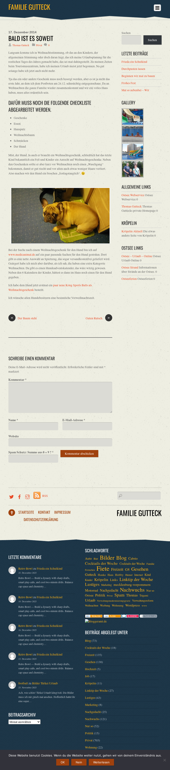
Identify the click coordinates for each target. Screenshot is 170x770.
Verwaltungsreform (142, 600)
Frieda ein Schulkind (134, 62)
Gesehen (139, 569)
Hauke (102, 575)
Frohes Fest (129, 83)
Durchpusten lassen (133, 69)
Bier (96, 558)
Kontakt (44, 512)
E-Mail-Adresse (73, 420)
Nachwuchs (132, 589)
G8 (127, 569)
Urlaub (90, 600)
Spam (119, 595)
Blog (121, 557)
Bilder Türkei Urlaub (45, 683)
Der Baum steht (24, 318)
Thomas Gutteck (20, 45)
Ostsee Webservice (133, 195)
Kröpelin (101, 579)
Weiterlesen (101, 762)
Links (114, 579)
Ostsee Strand (130, 267)
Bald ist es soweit (30, 38)
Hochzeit (90, 669)
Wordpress (132, 605)
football (23, 683)
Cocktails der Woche (101, 563)
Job (87, 676)
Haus (110, 575)
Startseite (26, 512)
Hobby (119, 575)
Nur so (150, 590)
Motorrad (91, 590)
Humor (129, 575)
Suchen (126, 33)
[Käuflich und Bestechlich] (94, 617)
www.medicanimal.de (21, 255)
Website (13, 436)
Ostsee (89, 595)
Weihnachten (91, 605)
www (144, 605)
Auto (88, 558)
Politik (100, 595)
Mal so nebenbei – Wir (135, 90)
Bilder (107, 557)
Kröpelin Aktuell (132, 231)
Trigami (143, 595)
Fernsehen (90, 569)
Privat (39, 45)
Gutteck (90, 574)
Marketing (106, 584)
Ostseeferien (129, 279)
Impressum (62, 512)
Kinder (89, 580)
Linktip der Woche (136, 579)
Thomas (132, 595)
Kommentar (17, 379)
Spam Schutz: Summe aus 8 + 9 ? (31, 452)
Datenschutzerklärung (41, 519)
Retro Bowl (25, 569)
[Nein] (164, 760)
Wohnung (118, 605)
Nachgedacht (109, 590)
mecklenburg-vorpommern (132, 584)
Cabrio (133, 558)
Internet (138, 575)
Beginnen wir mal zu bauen (138, 76)
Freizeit (117, 569)
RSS (45, 496)
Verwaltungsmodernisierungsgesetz (113, 600)
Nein (79, 762)
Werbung (105, 605)
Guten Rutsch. (98, 318)
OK (63, 762)
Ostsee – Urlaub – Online (137, 256)
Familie (150, 563)
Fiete (103, 568)
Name (13, 420)
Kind (148, 575)
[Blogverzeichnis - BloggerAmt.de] (96, 621)
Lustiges (92, 584)
